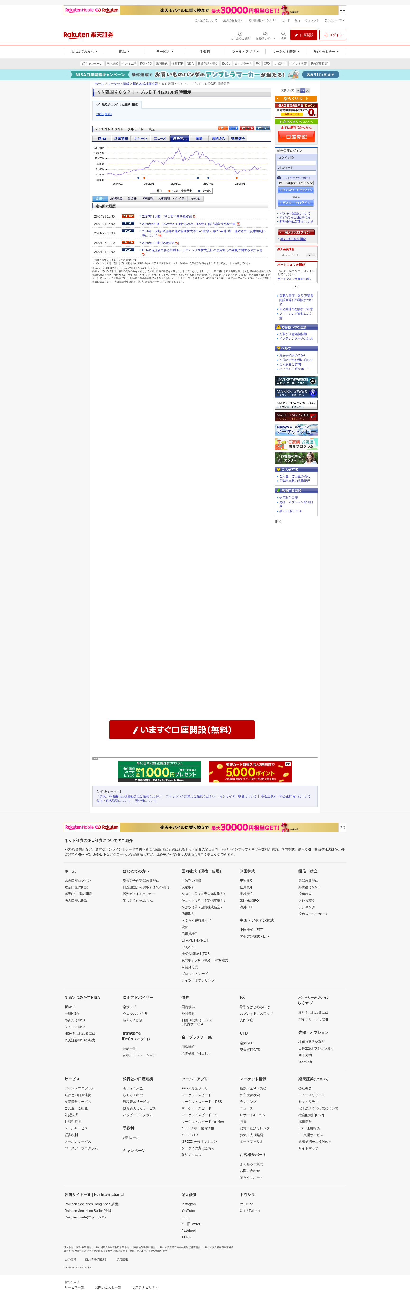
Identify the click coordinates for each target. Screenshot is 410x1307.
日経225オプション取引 (316, 1048)
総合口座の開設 (76, 887)
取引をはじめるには (255, 1007)
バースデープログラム (81, 1148)
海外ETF (246, 907)
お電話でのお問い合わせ (296, 360)
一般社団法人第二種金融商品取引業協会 (179, 1247)
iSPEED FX (190, 1135)
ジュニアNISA (75, 1027)
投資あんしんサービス (139, 1108)
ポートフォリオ (251, 1141)
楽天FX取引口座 (290, 511)
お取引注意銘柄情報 (293, 334)
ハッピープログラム (138, 1115)
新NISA (70, 1007)
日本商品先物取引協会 (143, 1247)
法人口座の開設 (76, 900)
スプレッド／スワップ (256, 1013)
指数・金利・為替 (253, 1088)
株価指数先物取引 (311, 1042)
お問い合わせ (250, 1171)
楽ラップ (129, 1007)
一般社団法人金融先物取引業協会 (111, 1247)
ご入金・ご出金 (76, 1108)
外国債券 (188, 1013)
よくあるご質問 (290, 364)
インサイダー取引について (238, 796)
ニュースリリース (311, 1095)
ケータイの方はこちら (198, 1148)
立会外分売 (190, 967)
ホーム (99, 83)
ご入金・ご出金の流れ (294, 476)
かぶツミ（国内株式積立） (203, 907)
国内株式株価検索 (145, 83)
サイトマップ (308, 1148)
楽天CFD (246, 1043)
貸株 (185, 927)
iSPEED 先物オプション (199, 1141)
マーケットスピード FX (199, 1115)
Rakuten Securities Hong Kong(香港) (92, 1204)
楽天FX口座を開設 (293, 239)
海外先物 (305, 1062)
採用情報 (305, 1121)
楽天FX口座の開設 (78, 894)
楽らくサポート (251, 1177)
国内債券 (188, 1007)
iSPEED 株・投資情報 (198, 1128)
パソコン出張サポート (294, 369)
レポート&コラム (252, 1115)
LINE (185, 1217)
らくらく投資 (133, 1020)
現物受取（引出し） (196, 1053)
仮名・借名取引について (113, 800)
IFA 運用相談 (309, 1128)
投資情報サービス (78, 1101)
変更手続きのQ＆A (292, 355)
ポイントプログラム (79, 1088)
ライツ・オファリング (198, 980)
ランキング (306, 907)
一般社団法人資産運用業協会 (218, 1247)
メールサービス (76, 1128)
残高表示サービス (136, 1101)
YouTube (188, 1210)
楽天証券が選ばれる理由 (141, 880)
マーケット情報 (118, 83)
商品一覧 (129, 1048)
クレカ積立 (306, 900)
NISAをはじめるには (80, 1033)
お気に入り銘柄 (251, 1135)
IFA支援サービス (310, 1135)
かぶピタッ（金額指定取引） (204, 900)
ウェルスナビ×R (135, 1013)
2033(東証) (104, 114)
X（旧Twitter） (193, 1224)
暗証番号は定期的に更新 (297, 221)
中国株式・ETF (251, 930)
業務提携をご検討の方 (315, 1141)
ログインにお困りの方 (295, 217)
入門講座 (246, 1020)
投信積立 (305, 894)
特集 (243, 1121)
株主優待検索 (250, 1095)
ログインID (286, 158)
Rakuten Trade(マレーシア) (85, 1217)
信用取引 (188, 914)
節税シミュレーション (139, 1055)
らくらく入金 (133, 1088)
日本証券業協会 (83, 1247)
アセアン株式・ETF (255, 936)
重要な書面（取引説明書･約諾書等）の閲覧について (297, 300)
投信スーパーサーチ (313, 914)
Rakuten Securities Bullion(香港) (89, 1210)
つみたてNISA (75, 1020)
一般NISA (72, 1013)
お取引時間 (73, 1121)
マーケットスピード (196, 1108)
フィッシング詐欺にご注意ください (190, 796)
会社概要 (305, 1088)
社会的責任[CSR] (311, 1115)
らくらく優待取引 (196, 920)
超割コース (131, 1137)
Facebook (189, 1230)
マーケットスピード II (198, 1095)
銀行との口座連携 (78, 1095)
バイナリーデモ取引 (313, 1019)
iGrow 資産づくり (195, 1088)
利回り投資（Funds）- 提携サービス (198, 1022)
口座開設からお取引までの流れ (146, 887)
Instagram (189, 1204)
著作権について (146, 800)
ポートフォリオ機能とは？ (295, 278)
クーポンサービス (78, 1141)
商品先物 (305, 1055)
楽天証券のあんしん (138, 900)
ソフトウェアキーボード (296, 178)
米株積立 (246, 894)
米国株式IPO (249, 900)
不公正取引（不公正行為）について (286, 796)
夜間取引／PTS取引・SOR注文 (205, 960)
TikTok (186, 1237)
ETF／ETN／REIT (195, 940)
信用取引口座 (288, 497)
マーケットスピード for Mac (203, 1121)
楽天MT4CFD (250, 1049)
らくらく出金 (133, 1095)
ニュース (246, 1108)
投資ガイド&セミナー (139, 894)
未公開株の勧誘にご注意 (296, 309)
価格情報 (188, 1047)
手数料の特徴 (191, 880)
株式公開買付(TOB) (196, 954)
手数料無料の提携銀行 (294, 481)
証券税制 (71, 1135)
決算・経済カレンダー (256, 1128)
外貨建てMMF (309, 887)
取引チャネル (191, 1155)
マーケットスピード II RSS (202, 1101)
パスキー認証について (295, 213)
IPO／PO (188, 947)
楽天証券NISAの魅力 (80, 1040)
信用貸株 (189, 933)
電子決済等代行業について (318, 1108)
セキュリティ (308, 1101)
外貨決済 (71, 1115)
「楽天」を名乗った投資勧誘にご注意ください (129, 796)
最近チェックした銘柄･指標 (120, 104)
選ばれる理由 (308, 880)
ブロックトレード (195, 974)
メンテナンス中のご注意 (296, 338)
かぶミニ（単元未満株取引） (204, 893)
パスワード (286, 168)
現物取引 (188, 887)
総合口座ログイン (78, 880)
